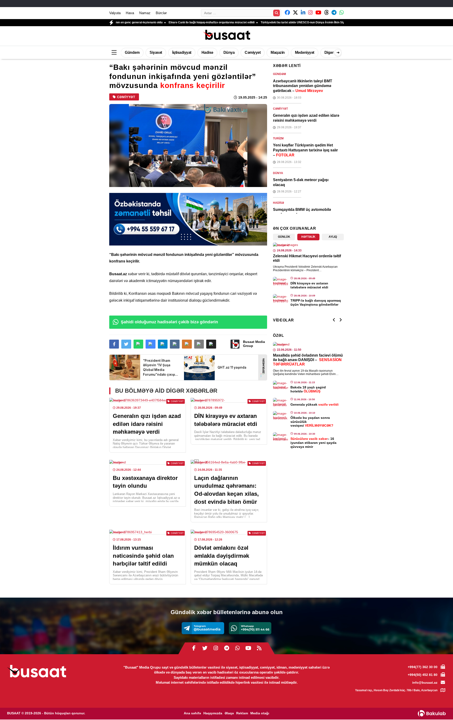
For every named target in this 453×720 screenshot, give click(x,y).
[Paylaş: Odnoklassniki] (187, 344)
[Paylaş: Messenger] (150, 344)
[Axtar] (276, 13)
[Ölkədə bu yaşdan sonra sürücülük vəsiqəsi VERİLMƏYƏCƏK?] (280, 415)
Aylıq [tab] (333, 236)
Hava (130, 13)
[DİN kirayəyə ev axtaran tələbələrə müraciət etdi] (280, 281)
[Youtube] (248, 648)
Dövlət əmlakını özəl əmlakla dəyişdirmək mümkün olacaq (221, 556)
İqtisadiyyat (181, 52)
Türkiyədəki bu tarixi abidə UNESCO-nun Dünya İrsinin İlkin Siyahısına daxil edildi (283, 22)
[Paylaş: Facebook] (114, 344)
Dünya (229, 52)
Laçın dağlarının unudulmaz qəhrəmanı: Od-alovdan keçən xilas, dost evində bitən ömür (226, 490)
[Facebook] (194, 648)
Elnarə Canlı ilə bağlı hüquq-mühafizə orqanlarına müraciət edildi (179, 22)
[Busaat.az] (226, 35)
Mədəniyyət (304, 52)
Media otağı (259, 713)
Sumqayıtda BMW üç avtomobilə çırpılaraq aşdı (302, 212)
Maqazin (278, 52)
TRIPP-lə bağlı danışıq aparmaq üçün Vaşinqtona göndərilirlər (315, 302)
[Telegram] (203, 628)
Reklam (242, 713)
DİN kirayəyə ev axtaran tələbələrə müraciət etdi (225, 420)
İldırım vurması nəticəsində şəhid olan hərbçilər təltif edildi (143, 556)
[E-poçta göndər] (199, 344)
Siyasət (156, 52)
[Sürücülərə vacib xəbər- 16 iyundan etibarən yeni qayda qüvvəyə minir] (280, 436)
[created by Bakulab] (432, 713)
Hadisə (207, 52)
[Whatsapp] (250, 628)
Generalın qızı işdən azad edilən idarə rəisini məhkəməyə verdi (147, 424)
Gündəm (132, 52)
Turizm (278, 138)
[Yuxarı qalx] (440, 707)
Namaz (145, 13)
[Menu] (114, 52)
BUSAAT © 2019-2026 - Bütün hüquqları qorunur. (46, 713)
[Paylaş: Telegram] (163, 344)
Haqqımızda (212, 713)
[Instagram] (216, 648)
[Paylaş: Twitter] (126, 344)
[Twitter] (205, 648)
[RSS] (259, 648)
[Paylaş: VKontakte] (175, 344)
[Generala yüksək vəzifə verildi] (280, 402)
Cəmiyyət (252, 52)
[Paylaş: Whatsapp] (138, 344)
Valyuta (115, 13)
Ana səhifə (192, 713)
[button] (211, 344)
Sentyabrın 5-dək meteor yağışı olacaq (300, 182)
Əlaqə (229, 713)
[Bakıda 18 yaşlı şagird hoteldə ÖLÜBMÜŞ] (280, 385)
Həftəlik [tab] (308, 236)
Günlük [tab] (284, 236)
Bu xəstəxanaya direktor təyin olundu (145, 482)
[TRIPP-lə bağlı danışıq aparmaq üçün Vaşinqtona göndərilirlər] (280, 298)
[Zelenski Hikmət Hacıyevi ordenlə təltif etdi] (308, 244)
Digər (329, 52)
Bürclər (161, 13)
